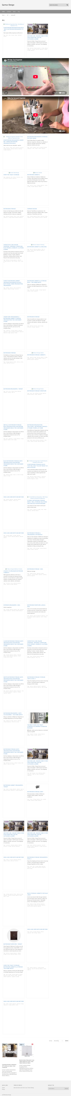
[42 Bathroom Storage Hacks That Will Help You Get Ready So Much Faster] (37, 462)
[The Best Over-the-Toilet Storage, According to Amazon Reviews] (37, 723)
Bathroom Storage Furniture (36, 391)
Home (3, 11)
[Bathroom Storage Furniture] (38, 388)
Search (3, 1087)
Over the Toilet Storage (11, 174)
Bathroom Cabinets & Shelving (37, 246)
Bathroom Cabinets (33, 174)
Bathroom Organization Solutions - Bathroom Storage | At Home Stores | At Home (37, 426)
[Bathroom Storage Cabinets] (38, 352)
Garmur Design (32, 208)
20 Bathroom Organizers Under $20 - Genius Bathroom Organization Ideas (14, 142)
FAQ (19, 11)
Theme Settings (31, 1087)
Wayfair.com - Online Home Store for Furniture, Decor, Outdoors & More (37, 37)
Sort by (50, 1040)
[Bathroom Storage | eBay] (37, 789)
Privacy (3, 1089)
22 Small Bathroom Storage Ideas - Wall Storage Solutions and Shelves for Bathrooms (37, 502)
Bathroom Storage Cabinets (36, 354)
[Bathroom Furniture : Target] (14, 942)
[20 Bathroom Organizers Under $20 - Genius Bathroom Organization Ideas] (14, 138)
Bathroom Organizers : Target (13, 389)
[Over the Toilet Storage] (14, 172)
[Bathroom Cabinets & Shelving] (37, 244)
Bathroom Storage (10, 208)
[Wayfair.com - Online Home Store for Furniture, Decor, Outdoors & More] (37, 34)
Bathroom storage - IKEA (35, 569)
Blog (14, 11)
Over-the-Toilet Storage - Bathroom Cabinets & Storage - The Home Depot (13, 967)
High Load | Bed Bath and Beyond (14, 497)
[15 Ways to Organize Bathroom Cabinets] (13, 569)
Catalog (9, 11)
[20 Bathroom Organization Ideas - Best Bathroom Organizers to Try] (14, 25)
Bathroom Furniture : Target (13, 944)
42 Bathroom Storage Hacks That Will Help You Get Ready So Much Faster (37, 466)
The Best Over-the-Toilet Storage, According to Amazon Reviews (37, 726)
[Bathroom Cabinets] (37, 172)
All (7, 15)
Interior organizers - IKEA (12, 605)
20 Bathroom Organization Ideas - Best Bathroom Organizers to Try (14, 29)
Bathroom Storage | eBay (35, 791)
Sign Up (66, 1088)
